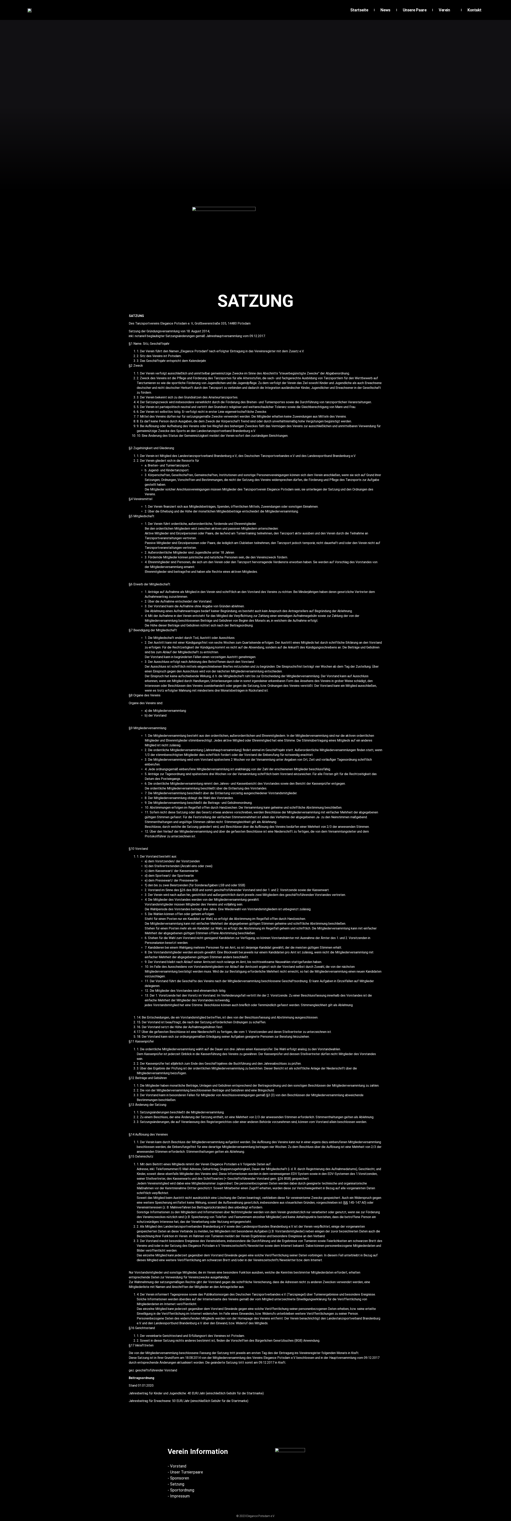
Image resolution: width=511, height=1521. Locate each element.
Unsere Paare (415, 10)
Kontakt (474, 10)
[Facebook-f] (264, 1427)
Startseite (359, 10)
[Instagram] (247, 1427)
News (385, 10)
